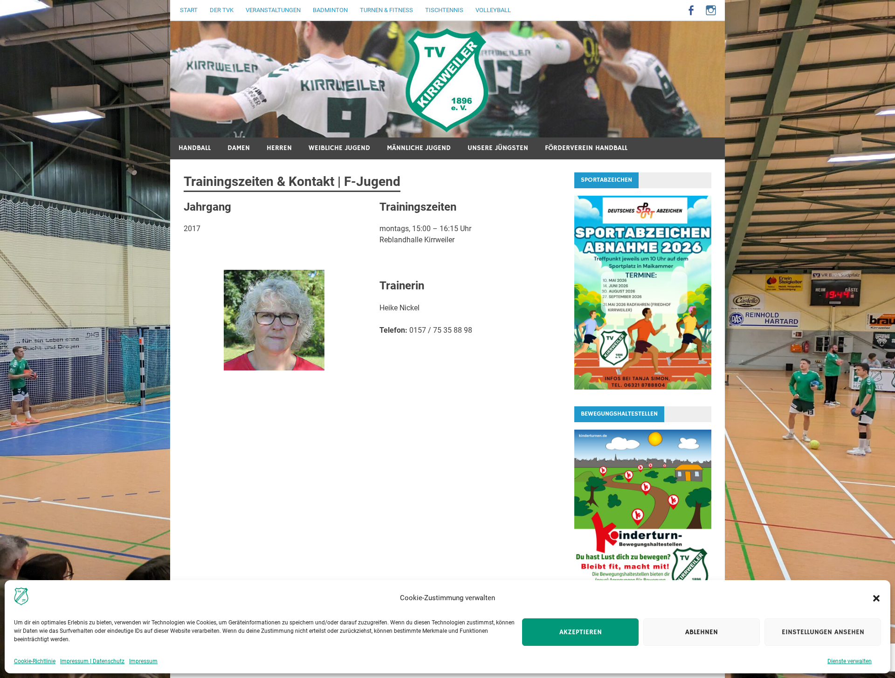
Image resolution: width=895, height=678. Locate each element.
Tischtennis (444, 10)
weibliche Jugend (339, 148)
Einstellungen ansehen (823, 632)
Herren (279, 148)
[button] (876, 598)
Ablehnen (701, 632)
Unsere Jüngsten (498, 148)
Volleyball (493, 10)
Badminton (330, 10)
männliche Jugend (419, 148)
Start (189, 10)
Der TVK (222, 10)
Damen (238, 148)
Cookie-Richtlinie (34, 661)
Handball (195, 148)
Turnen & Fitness (386, 10)
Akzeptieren (580, 632)
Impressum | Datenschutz (92, 661)
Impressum (143, 661)
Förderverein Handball (586, 148)
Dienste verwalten (849, 661)
